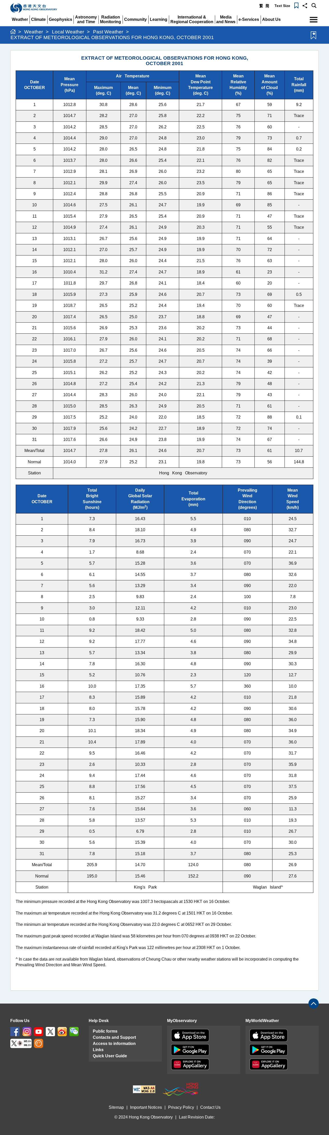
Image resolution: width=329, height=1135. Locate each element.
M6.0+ (27, 1045)
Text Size (282, 6)
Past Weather (108, 31)
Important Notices (146, 1107)
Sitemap (116, 1107)
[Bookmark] (296, 5)
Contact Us (210, 1107)
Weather (33, 31)
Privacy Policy (181, 1107)
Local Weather (68, 31)
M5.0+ (27, 1041)
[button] (304, 5)
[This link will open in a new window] (15, 1031)
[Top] (313, 1003)
